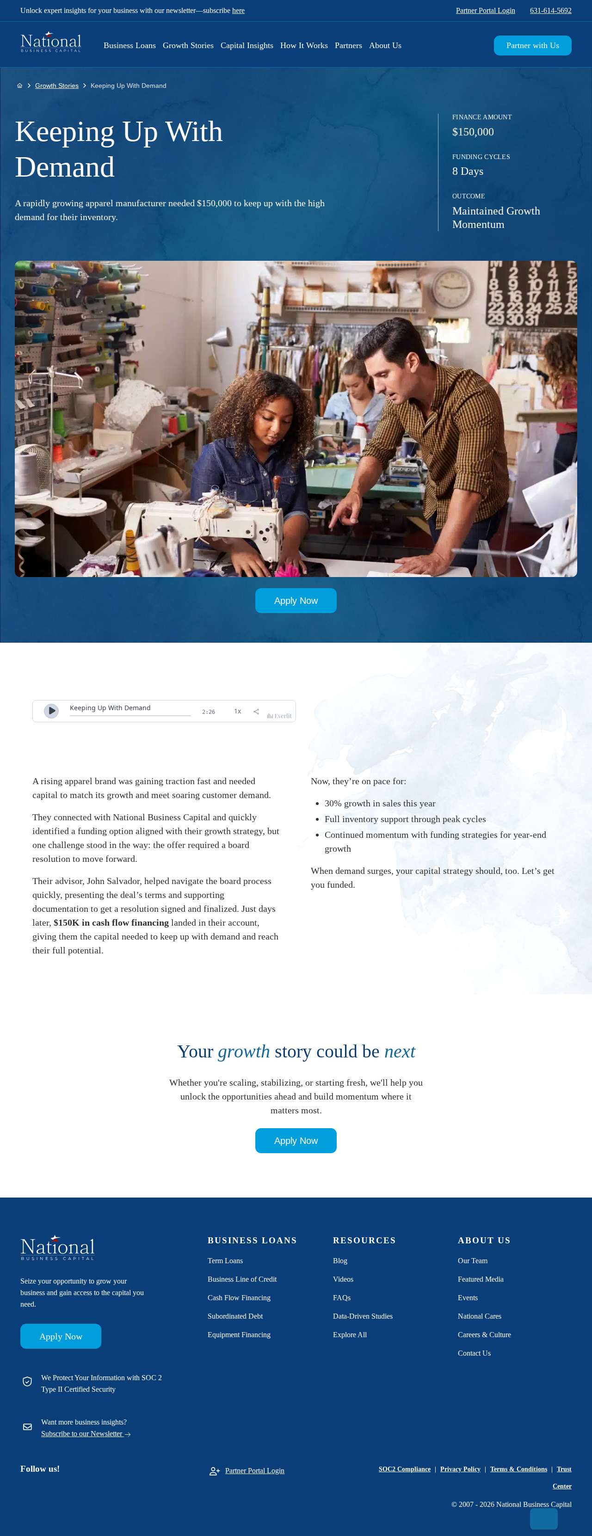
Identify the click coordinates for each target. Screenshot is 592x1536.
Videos (343, 1279)
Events (468, 1298)
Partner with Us (532, 45)
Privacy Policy (460, 1469)
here (238, 10)
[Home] (20, 85)
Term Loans (225, 1261)
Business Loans (130, 45)
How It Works (304, 45)
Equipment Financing (239, 1335)
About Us (385, 45)
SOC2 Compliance (405, 1469)
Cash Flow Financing (239, 1298)
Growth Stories (188, 45)
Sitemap (365, 1469)
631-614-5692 (551, 10)
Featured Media (481, 1279)
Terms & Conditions (518, 1469)
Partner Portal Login (485, 10)
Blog (340, 1261)
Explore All (350, 1335)
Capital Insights (247, 45)
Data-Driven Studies (363, 1316)
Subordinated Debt (235, 1316)
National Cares (479, 1316)
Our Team (472, 1261)
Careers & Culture (484, 1335)
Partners (348, 45)
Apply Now (296, 601)
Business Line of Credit (242, 1279)
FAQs (342, 1298)
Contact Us (474, 1353)
